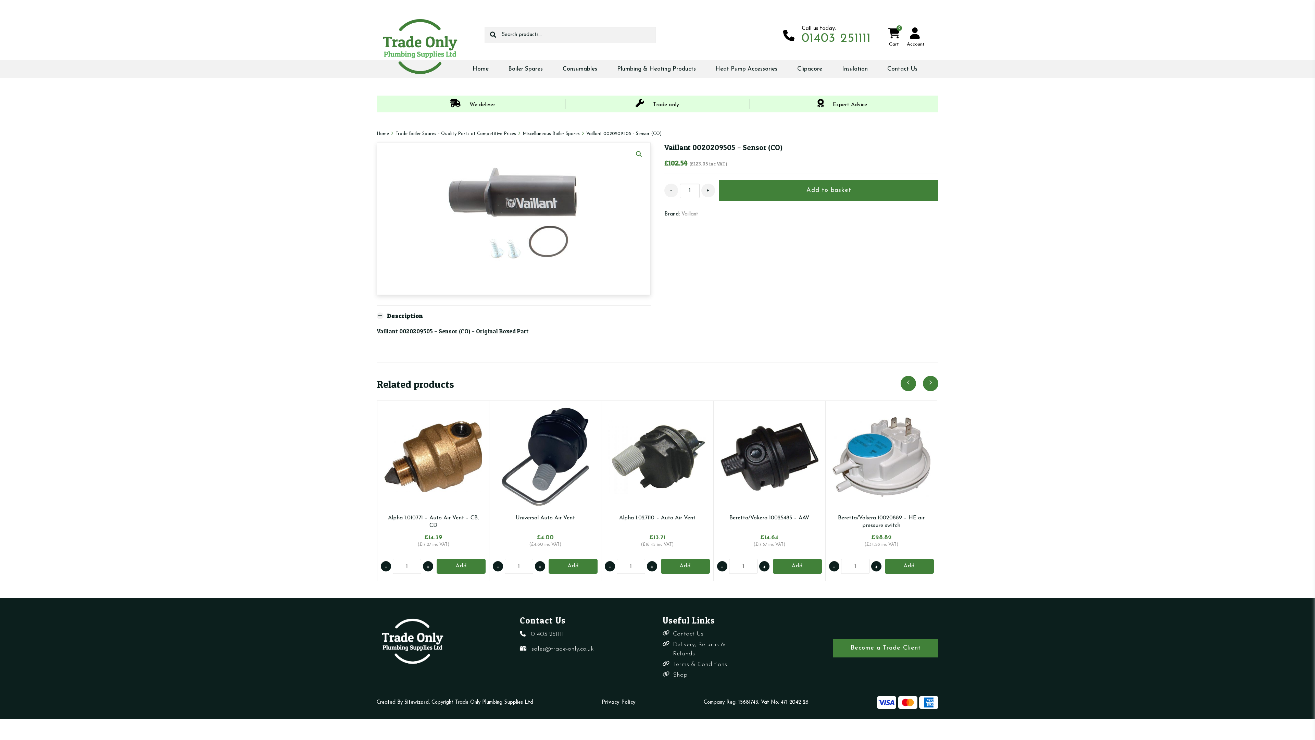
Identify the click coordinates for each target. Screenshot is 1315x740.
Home (481, 69)
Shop (680, 675)
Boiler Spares (525, 69)
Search (493, 35)
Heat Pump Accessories (746, 69)
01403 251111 (547, 634)
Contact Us (902, 69)
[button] (639, 154)
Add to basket (828, 190)
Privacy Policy (619, 702)
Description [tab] (405, 315)
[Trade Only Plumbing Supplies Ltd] (420, 46)
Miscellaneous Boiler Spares (551, 134)
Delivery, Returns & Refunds (699, 649)
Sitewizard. (417, 702)
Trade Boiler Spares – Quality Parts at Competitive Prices (456, 134)
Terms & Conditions (700, 665)
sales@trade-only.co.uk (562, 649)
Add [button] (461, 566)
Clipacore (809, 69)
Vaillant (689, 214)
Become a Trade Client (886, 648)
